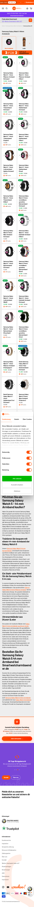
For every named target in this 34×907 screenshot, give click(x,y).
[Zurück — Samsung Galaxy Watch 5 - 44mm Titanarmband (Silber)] (4, 185)
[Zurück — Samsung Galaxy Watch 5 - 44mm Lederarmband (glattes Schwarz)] (4, 155)
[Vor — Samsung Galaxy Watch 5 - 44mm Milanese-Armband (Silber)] (29, 62)
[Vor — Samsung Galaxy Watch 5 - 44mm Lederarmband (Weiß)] (14, 286)
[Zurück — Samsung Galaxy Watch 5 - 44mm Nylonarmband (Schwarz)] (4, 251)
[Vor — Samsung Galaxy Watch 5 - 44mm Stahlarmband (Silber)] (29, 124)
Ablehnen (17, 491)
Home (3, 26)
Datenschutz (5, 876)
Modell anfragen (6, 866)
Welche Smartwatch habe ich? (13, 21)
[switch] (29, 458)
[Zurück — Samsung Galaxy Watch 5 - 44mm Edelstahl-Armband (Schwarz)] (19, 286)
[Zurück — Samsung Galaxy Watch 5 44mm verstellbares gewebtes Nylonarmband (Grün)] (19, 317)
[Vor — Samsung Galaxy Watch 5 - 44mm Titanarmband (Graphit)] (14, 124)
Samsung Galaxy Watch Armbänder (14, 26)
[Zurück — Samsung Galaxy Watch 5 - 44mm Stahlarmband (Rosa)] (19, 155)
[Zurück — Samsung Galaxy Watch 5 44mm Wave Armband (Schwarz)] (4, 220)
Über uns (15, 777)
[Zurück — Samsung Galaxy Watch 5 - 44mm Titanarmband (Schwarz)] (4, 93)
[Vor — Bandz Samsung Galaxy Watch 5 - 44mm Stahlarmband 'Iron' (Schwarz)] (14, 384)
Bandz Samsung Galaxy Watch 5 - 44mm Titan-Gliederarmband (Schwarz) (24, 365)
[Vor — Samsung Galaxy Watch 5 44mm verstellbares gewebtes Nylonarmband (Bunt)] (29, 251)
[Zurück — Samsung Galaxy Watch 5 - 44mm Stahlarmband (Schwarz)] (19, 93)
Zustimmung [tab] (6, 419)
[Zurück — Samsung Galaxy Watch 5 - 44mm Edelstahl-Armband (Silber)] (19, 220)
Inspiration (5, 843)
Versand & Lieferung (8, 847)
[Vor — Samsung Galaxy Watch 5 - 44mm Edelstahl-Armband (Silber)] (29, 220)
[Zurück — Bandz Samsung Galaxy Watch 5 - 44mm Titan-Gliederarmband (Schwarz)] (19, 351)
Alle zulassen (17, 478)
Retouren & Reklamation (9, 850)
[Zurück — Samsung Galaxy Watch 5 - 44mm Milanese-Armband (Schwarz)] (4, 62)
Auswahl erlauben (17, 485)
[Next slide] (29, 43)
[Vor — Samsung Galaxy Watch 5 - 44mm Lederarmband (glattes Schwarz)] (14, 155)
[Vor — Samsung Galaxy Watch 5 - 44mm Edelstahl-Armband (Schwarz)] (29, 286)
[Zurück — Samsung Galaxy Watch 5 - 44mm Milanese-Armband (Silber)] (19, 62)
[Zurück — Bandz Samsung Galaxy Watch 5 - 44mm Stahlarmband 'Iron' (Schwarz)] (4, 384)
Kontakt (6, 777)
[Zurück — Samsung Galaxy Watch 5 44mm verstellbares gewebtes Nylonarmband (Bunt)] (19, 251)
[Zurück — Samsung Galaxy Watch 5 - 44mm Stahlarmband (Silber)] (19, 124)
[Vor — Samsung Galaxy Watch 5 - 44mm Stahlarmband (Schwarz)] (29, 93)
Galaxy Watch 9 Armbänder (23, 700)
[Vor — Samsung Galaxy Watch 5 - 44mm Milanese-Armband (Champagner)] (14, 351)
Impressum (5, 879)
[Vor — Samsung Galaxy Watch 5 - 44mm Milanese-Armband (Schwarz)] (14, 62)
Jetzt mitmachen (16, 738)
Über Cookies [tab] (27, 419)
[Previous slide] (4, 43)
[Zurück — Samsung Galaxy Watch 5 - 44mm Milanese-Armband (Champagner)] (4, 351)
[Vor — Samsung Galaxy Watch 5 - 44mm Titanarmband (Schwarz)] (14, 93)
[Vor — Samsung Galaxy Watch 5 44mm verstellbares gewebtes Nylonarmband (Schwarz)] (29, 185)
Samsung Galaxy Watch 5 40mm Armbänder (18, 698)
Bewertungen (6, 870)
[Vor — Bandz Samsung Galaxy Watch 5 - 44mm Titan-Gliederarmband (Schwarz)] (29, 351)
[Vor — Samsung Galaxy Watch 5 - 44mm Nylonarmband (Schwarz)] (14, 251)
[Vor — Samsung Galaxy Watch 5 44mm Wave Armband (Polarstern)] (29, 384)
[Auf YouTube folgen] (8, 887)
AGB (3, 873)
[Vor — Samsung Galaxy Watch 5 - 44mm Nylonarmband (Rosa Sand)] (14, 317)
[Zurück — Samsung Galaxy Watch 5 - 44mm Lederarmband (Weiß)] (4, 286)
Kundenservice (6, 840)
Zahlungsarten (6, 853)
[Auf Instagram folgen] (3, 887)
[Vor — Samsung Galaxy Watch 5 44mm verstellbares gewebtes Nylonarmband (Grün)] (29, 317)
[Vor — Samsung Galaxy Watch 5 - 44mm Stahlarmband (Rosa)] (29, 155)
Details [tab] (16, 419)
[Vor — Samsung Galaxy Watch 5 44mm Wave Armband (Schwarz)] (14, 220)
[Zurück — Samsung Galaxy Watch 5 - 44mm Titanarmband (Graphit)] (4, 124)
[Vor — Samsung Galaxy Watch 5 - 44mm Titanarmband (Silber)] (14, 185)
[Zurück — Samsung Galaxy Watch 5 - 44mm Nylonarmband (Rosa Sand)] (4, 317)
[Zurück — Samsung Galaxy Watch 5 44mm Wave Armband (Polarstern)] (19, 384)
